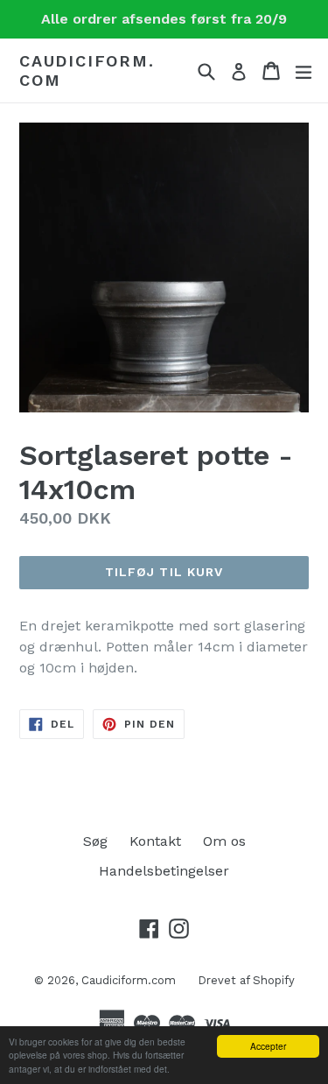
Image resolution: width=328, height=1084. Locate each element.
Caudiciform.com (87, 70)
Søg (95, 841)
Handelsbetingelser (164, 870)
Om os (224, 841)
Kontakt (155, 841)
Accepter (268, 1045)
